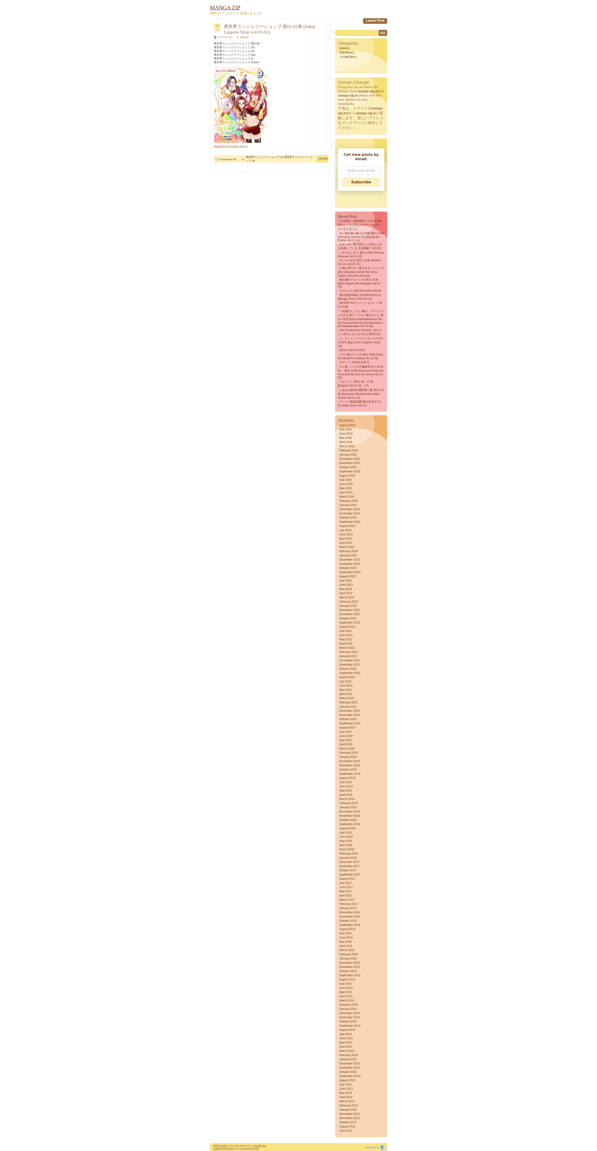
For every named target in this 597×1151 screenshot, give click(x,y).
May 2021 (345, 689)
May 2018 (345, 841)
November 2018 (349, 815)
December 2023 (349, 559)
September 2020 (350, 723)
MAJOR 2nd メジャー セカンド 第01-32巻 (360, 304)
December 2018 (349, 811)
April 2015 (345, 996)
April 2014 (345, 1046)
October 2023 (348, 568)
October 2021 (348, 668)
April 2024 (345, 542)
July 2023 (345, 580)
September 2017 (350, 874)
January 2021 (348, 706)
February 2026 (348, 450)
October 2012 (348, 1122)
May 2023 (345, 589)
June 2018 (346, 836)
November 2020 (349, 715)
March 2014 (346, 1051)
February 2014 (348, 1055)
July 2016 (345, 933)
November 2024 (349, 513)
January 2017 (348, 908)
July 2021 (345, 681)
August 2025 (347, 475)
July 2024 (345, 530)
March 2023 (346, 597)
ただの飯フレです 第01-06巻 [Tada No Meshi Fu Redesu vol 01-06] (360, 356)
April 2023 (345, 593)
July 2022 (345, 631)
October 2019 (348, 769)
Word (256, 1145)
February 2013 (348, 1105)
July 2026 (345, 429)
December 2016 (349, 912)
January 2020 (348, 757)
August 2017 (347, 878)
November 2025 (349, 463)
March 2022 (346, 647)
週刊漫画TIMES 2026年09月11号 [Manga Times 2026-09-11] (359, 296)
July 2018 (345, 832)
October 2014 (348, 1021)
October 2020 (348, 719)
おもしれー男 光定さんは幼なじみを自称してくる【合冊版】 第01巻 (360, 246)
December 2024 (349, 509)
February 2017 (348, 904)
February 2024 (348, 551)
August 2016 (347, 929)
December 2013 (349, 1063)
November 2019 (349, 765)
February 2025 (348, 500)
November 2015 (349, 967)
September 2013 (350, 1076)
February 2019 (348, 803)
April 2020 (345, 744)
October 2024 (348, 517)
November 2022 (349, 614)
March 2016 (346, 950)
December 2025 (349, 458)
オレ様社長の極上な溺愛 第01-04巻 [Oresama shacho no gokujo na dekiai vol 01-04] (361, 237)
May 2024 (345, 538)
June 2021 (346, 685)
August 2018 (347, 828)
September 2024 (350, 521)
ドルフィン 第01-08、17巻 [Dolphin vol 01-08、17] (355, 383)
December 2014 (349, 1013)
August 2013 (347, 1080)
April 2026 (345, 442)
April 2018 (345, 845)
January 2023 (348, 605)
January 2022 (348, 656)
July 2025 (345, 479)
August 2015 (347, 979)
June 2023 (346, 584)
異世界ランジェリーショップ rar (264, 157)
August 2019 (347, 778)
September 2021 (350, 673)
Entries (217, 1148)
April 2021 (345, 694)
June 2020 (346, 736)
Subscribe (361, 182)
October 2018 (348, 820)
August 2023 (347, 576)
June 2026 (346, 433)
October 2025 (348, 467)
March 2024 (346, 547)
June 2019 (346, 786)
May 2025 (345, 488)
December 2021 (349, 660)
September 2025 (350, 471)
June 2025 (346, 484)
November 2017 (349, 866)
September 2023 (350, 572)
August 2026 (347, 425)
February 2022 (348, 652)
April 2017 (345, 895)
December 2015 (349, 962)
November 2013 (349, 1067)
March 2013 (346, 1101)
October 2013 (348, 1072)
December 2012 (349, 1114)
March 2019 (346, 799)
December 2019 (349, 761)
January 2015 (348, 1009)
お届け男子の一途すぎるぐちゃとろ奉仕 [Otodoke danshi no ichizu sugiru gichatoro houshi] (361, 271)
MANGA (244, 37)
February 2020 (348, 752)
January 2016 (348, 958)
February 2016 (348, 954)
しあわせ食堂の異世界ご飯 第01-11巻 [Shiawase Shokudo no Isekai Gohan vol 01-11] (361, 393)
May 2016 (345, 941)
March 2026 (346, 446)
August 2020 (347, 727)
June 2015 (346, 988)
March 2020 (346, 748)
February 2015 (348, 1004)
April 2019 (345, 794)
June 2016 (346, 937)
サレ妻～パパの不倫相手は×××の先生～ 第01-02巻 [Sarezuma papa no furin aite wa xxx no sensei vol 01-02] (361, 372)
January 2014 (348, 1059)
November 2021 (349, 664)
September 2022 (350, 622)
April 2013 (345, 1097)
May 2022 (345, 639)
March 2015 (346, 1000)
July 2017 (345, 883)
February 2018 (348, 853)
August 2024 (347, 526)
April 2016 (345, 946)
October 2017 (348, 870)
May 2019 (345, 790)
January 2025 (348, 505)
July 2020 (345, 731)
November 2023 (349, 563)
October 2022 (348, 618)
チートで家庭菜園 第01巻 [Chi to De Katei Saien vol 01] (359, 403)
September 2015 (350, 975)
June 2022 (346, 635)
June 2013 (346, 1088)
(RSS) (224, 1148)
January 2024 (348, 555)
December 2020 (349, 710)
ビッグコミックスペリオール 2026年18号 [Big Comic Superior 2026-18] (360, 342)
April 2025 (345, 492)
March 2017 (346, 899)
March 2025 (346, 496)
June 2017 (346, 887)
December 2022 (349, 610)
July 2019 (345, 782)
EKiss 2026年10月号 (352, 350)
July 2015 (345, 983)
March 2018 (346, 849)
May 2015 (345, 992)
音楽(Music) (346, 52)
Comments (246, 1148)
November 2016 (349, 916)
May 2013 (345, 1093)
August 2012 (347, 1126)
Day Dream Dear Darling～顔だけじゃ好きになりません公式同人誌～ (360, 332)
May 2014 (345, 1042)
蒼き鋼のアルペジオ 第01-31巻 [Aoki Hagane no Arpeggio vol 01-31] (359, 283)
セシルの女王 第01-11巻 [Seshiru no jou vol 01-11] (359, 262)
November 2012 (349, 1118)
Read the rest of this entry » (231, 146)
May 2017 (345, 891)
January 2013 (348, 1109)
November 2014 (349, 1017)
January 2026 (348, 454)
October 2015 (348, 971)
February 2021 (348, 702)
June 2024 (346, 534)
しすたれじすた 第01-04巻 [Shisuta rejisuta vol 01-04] (361, 254)
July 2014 (345, 1034)
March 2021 (346, 698)
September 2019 (350, 773)
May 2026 (345, 437)
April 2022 (345, 643)
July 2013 (345, 1084)
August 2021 (347, 677)
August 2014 (347, 1030)
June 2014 (346, 1038)
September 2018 (350, 824)
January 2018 (348, 857)
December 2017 (349, 862)
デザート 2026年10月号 (354, 362)
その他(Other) (348, 57)
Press (263, 1145)
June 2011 (346, 1130)
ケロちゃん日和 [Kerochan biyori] (360, 290)
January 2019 (348, 807)
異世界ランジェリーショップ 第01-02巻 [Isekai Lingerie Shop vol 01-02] (269, 29)
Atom (231, 1148)
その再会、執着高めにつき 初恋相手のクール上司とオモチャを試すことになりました (360, 224)
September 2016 (350, 925)
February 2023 (348, 601)
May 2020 (345, 740)
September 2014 (350, 1025)
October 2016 (348, 920)
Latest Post (375, 20)
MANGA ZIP (220, 1145)
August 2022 (347, 626)
